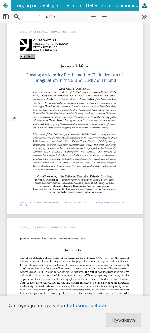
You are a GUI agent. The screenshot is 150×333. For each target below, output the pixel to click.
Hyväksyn (123, 320)
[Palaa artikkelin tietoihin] (5, 5)
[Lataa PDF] (144, 5)
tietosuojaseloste (87, 305)
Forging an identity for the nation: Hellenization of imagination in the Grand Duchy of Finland (82, 5)
